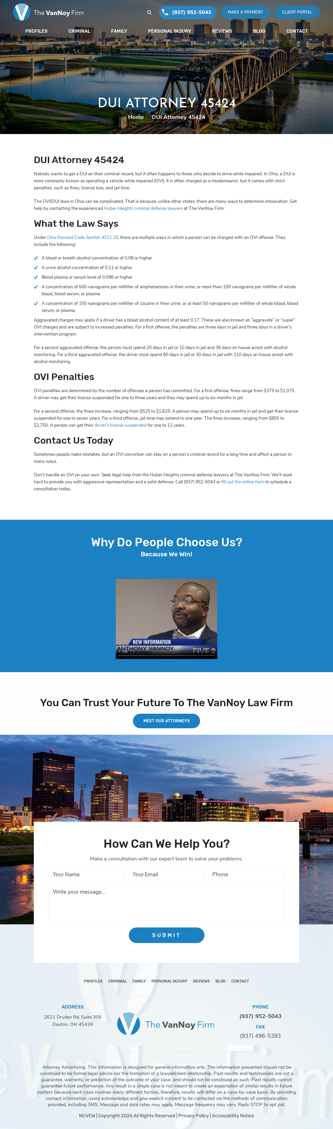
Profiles (36, 31)
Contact (297, 31)
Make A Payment (245, 12)
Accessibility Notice (233, 1116)
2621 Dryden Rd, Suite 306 (72, 1017)
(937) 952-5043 (191, 12)
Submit (166, 935)
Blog (259, 31)
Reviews (222, 31)
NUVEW (87, 1116)
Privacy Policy (193, 1116)
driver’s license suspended (119, 425)
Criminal (79, 31)
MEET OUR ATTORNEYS (166, 720)
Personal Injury (169, 31)
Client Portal (297, 12)
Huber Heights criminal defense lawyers (143, 208)
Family (119, 31)
